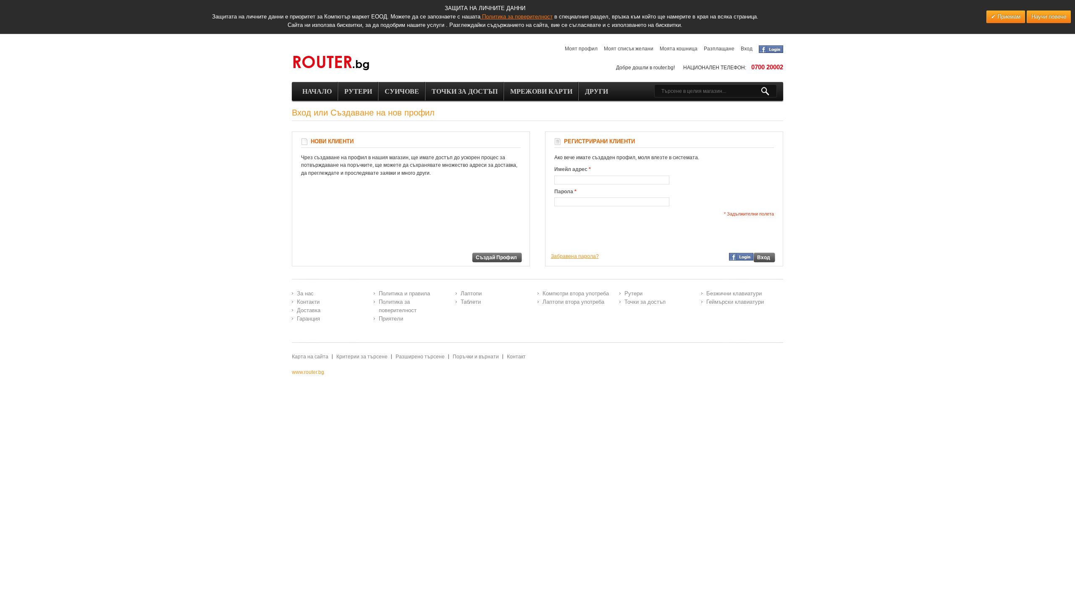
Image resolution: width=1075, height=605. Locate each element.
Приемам (1008, 16)
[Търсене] (768, 91)
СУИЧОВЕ (402, 91)
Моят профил (581, 49)
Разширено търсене (420, 357)
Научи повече (1048, 16)
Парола (563, 192)
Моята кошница (678, 49)
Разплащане (719, 49)
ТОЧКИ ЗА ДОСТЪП (465, 91)
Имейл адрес (570, 169)
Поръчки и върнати (476, 357)
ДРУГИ (596, 91)
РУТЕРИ (358, 91)
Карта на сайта (310, 357)
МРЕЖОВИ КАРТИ (541, 91)
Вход (746, 49)
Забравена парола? (575, 256)
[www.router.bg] (331, 63)
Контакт (516, 357)
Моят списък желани (628, 49)
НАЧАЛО (317, 91)
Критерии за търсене (362, 357)
